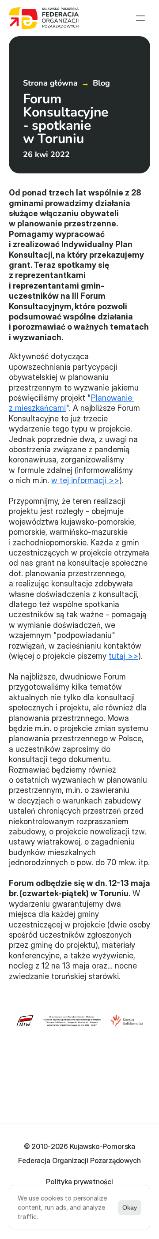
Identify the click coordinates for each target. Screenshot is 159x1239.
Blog (101, 83)
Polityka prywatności (79, 1181)
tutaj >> (123, 656)
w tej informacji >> (85, 480)
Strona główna (50, 83)
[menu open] (140, 18)
